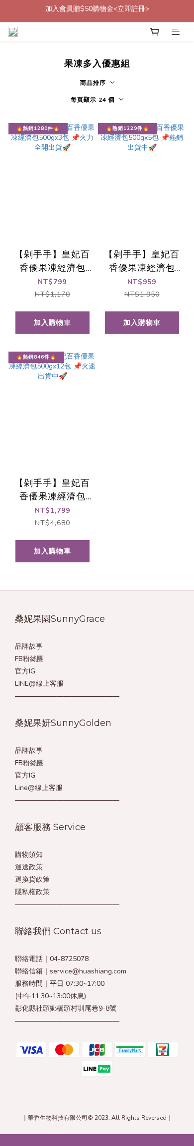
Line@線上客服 (39, 787)
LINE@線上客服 (39, 683)
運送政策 (29, 867)
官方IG (25, 671)
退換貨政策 (32, 879)
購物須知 (29, 854)
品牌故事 (29, 646)
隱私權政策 (32, 892)
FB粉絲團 (29, 658)
